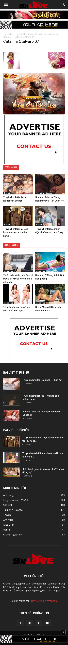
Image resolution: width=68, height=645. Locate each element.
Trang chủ (8, 34)
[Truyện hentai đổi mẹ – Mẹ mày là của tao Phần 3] (11, 457)
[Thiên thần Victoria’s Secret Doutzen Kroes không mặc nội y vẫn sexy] (18, 262)
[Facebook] (20, 623)
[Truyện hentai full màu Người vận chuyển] (18, 184)
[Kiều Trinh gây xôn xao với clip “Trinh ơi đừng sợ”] (11, 472)
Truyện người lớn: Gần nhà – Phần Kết (42, 380)
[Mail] (29, 623)
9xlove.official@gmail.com (44, 600)
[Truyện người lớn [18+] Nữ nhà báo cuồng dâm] (11, 399)
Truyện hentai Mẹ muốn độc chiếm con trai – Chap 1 (49, 232)
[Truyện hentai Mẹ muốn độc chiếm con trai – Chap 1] (50, 216)
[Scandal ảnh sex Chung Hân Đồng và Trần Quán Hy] (50, 184)
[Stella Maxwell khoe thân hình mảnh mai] (50, 294)
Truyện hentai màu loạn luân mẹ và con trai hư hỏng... (15, 232)
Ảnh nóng (8, 271)
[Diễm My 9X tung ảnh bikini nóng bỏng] (50, 262)
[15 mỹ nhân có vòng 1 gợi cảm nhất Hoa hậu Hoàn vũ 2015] (18, 294)
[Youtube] (47, 623)
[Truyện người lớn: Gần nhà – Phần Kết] (11, 384)
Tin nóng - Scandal (44, 193)
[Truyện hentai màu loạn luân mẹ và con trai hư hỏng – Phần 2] (18, 216)
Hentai (7, 193)
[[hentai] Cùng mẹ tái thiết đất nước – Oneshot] (11, 415)
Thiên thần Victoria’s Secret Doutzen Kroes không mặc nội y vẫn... (18, 278)
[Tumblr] (38, 623)
